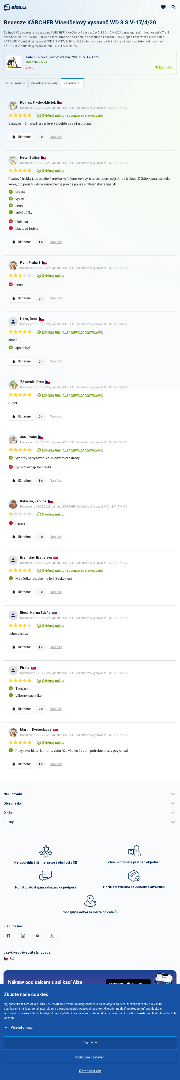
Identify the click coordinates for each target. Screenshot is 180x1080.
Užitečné (24, 137)
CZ (12, 958)
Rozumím (90, 1043)
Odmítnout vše (90, 1071)
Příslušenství (15, 83)
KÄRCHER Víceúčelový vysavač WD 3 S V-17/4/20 (91, 22)
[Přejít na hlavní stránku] (15, 7)
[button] (90, 794)
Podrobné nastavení (90, 1057)
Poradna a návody (44, 83)
